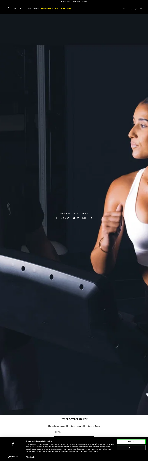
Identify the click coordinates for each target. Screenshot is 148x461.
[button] (125, 9)
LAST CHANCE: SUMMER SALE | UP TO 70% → (57, 9)
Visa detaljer (30, 457)
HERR (21, 9)
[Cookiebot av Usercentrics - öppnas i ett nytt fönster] (13, 457)
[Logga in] (136, 9)
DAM (15, 9)
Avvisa (131, 448)
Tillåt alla (131, 442)
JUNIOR (28, 9)
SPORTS (36, 9)
